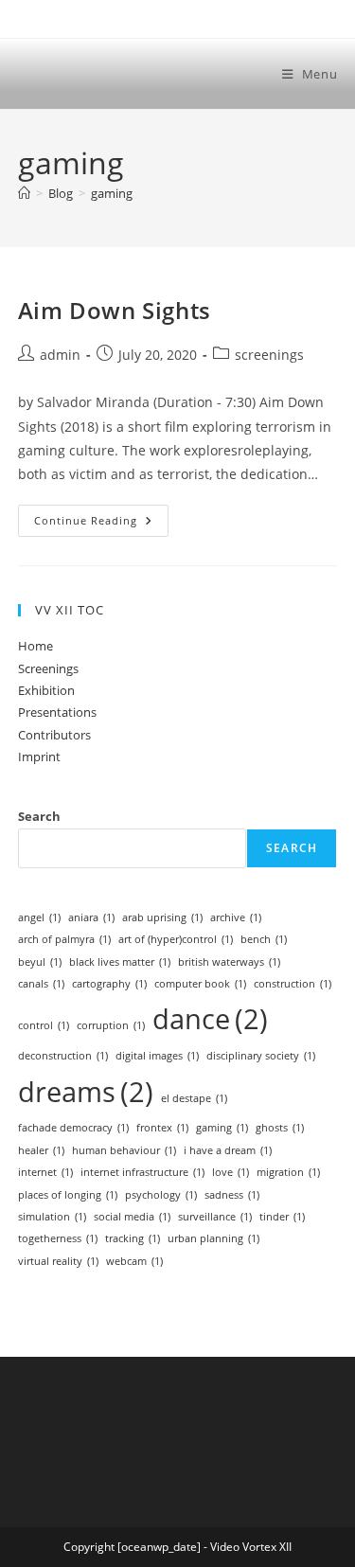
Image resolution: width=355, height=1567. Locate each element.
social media (132, 1216)
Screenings (48, 668)
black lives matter (119, 962)
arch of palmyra (64, 939)
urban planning (213, 1238)
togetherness (58, 1238)
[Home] (24, 193)
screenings (269, 355)
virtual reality (58, 1261)
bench (263, 939)
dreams (85, 1092)
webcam (134, 1261)
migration (288, 1172)
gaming (112, 193)
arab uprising (162, 917)
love (230, 1172)
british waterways (229, 962)
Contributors (54, 734)
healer (41, 1150)
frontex (162, 1127)
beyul (40, 962)
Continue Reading (101, 524)
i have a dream (228, 1150)
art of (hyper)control (175, 939)
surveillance (215, 1216)
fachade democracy (73, 1127)
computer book (200, 983)
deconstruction (63, 1055)
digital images (157, 1055)
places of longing (67, 1195)
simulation (52, 1216)
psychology (161, 1195)
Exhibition (46, 690)
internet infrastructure (142, 1172)
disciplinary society (260, 1055)
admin (60, 355)
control (43, 1025)
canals (41, 983)
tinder (282, 1216)
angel (39, 917)
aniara (91, 917)
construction (292, 983)
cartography (109, 983)
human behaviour (124, 1150)
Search (39, 816)
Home (35, 645)
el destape (194, 1098)
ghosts (280, 1127)
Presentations (57, 712)
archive (235, 917)
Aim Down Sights (114, 310)
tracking (132, 1238)
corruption (111, 1025)
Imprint (39, 756)
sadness (231, 1195)
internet (45, 1172)
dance (210, 1019)
